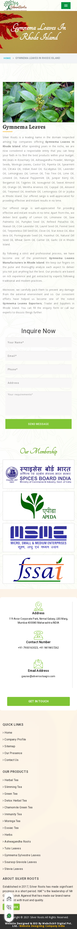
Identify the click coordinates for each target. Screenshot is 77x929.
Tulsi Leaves (12, 848)
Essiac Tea (11, 828)
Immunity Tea (13, 814)
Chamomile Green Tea (18, 807)
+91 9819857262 (49, 647)
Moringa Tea (12, 821)
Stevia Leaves (13, 869)
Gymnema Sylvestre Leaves (22, 855)
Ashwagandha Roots (17, 841)
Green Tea (10, 793)
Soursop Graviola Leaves (20, 862)
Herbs (8, 834)
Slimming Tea (13, 787)
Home (7, 58)
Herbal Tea (11, 780)
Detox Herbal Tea (15, 800)
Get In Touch (38, 701)
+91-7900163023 (28, 647)
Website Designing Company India (42, 926)
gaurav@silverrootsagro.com (38, 676)
